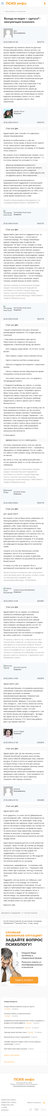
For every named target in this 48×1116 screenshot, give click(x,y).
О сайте (4, 1107)
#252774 (40, 122)
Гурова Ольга (19, 111)
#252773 (40, 42)
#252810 (40, 678)
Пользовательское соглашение (24, 1086)
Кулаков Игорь (19, 492)
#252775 (40, 223)
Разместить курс (7, 1105)
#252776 (40, 319)
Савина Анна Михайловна (24, 590)
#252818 (40, 742)
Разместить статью (8, 1102)
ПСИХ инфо (16, 4)
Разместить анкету (8, 1100)
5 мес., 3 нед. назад (30, 923)
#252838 (40, 800)
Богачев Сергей (20, 667)
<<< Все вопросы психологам (14, 11)
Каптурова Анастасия (22, 212)
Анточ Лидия (19, 731)
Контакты (5, 1110)
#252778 (40, 503)
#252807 (40, 601)
